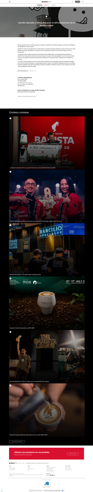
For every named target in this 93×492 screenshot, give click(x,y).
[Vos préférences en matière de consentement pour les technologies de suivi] (2, 491)
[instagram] (46, 475)
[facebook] (52, 475)
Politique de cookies (49, 468)
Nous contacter (67, 467)
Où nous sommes (68, 468)
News (23, 463)
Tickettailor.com (32, 70)
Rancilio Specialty (31, 468)
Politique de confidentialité (50, 467)
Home (20, 463)
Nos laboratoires (12, 469)
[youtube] (53, 475)
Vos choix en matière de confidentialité (52, 490)
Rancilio (29, 467)
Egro (28, 469)
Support (77, 1)
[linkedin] (50, 475)
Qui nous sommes (12, 467)
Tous (46, 18)
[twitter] (48, 475)
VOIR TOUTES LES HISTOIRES (17, 441)
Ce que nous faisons (12, 468)
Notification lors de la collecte (36, 490)
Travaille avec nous (68, 469)
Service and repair (49, 469)
